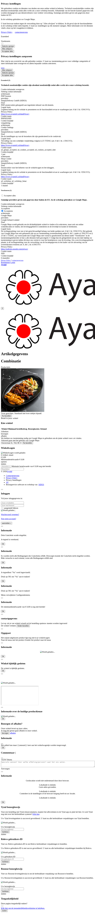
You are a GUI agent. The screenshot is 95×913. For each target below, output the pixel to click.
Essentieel (5, 36)
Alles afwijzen (7, 49)
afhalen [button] (4, 436)
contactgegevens (21, 32)
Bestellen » (6, 466)
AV (7, 482)
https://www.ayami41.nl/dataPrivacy (15, 114)
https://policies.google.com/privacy (14, 249)
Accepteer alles (7, 51)
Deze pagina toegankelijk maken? (14, 903)
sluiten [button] (3, 464)
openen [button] (4, 462)
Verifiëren (5, 832)
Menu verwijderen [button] (8, 595)
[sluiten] (2, 489)
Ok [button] (3, 544)
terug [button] (2, 68)
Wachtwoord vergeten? (10, 514)
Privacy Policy (6, 32)
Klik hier (36, 814)
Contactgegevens (12, 476)
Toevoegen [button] (5, 769)
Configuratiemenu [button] (23, 595)
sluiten (4, 911)
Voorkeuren (5, 41)
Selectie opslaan (8, 46)
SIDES (41, 485)
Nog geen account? (8, 519)
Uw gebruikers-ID (8, 857)
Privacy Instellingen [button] (13, 480)
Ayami (9, 471)
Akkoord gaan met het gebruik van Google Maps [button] (20, 440)
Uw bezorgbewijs (8, 827)
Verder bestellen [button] (23, 626)
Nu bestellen (6, 416)
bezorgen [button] (4, 434)
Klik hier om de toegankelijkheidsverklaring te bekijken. (23, 908)
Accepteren (8, 211)
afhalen (13, 733)
